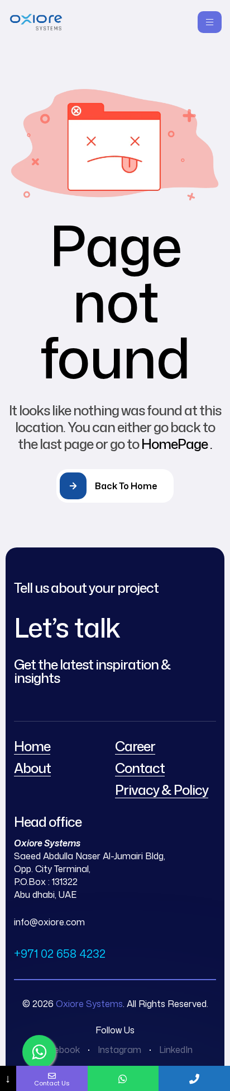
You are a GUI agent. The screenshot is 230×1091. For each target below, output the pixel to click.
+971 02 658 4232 (60, 953)
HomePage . (176, 443)
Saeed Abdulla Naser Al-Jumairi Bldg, (89, 856)
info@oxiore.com (49, 922)
